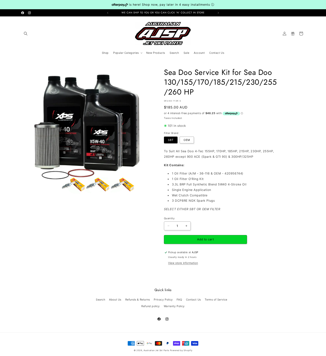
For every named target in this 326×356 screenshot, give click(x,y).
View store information (183, 263)
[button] (26, 33)
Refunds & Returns (137, 299)
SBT (171, 139)
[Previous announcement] (108, 12)
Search (100, 299)
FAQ (179, 299)
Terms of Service (216, 299)
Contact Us (193, 299)
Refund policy (150, 306)
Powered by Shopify (181, 350)
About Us (115, 299)
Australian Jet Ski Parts (156, 350)
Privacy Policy (163, 299)
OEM (187, 139)
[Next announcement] (218, 12)
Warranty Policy (174, 306)
